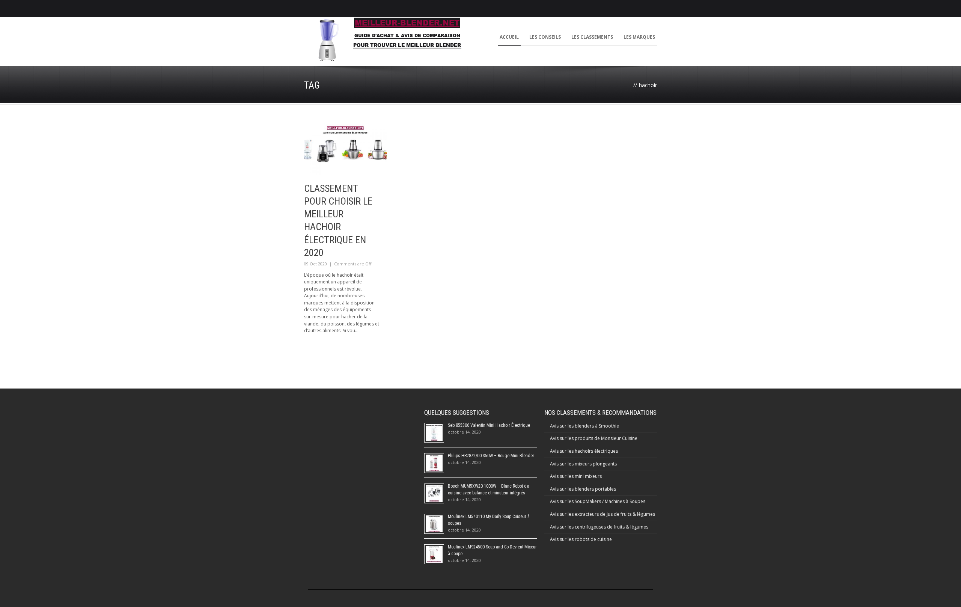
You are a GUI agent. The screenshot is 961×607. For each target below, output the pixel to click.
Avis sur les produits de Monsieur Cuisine (593, 438)
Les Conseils (545, 37)
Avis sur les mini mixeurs (576, 476)
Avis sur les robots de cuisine (581, 539)
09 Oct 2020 (315, 264)
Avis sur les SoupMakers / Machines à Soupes (597, 501)
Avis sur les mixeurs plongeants (583, 464)
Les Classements (592, 37)
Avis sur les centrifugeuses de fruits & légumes (599, 527)
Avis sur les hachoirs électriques (584, 451)
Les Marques (639, 37)
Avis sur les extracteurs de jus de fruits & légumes (602, 514)
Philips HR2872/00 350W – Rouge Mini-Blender (491, 455)
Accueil (509, 37)
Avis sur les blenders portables (583, 489)
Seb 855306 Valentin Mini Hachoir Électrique (489, 425)
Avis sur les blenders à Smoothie (584, 426)
